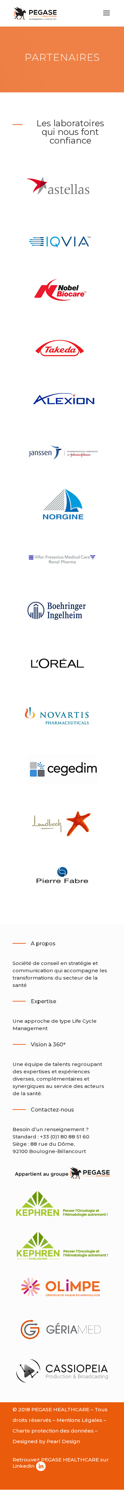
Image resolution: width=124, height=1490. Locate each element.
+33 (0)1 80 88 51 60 (64, 1136)
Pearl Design (63, 1441)
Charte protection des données (53, 1431)
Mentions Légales (79, 1420)
